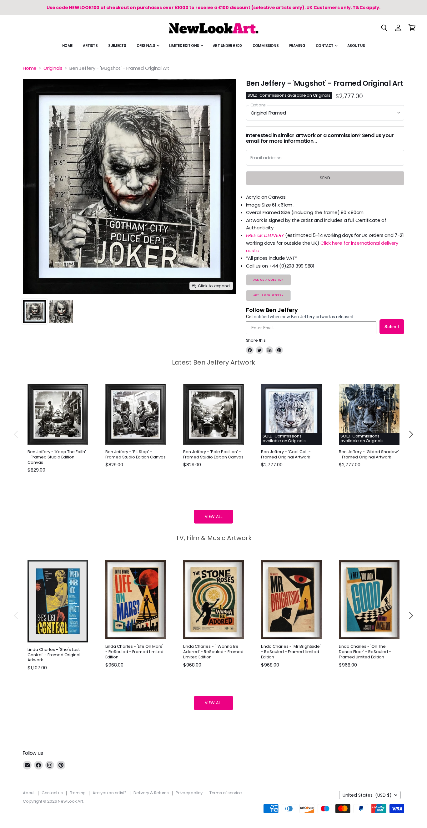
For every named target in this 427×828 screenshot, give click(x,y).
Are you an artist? (110, 793)
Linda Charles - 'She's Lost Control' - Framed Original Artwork (54, 655)
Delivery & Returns (151, 793)
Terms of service (225, 793)
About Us (356, 45)
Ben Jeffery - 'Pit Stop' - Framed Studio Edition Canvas (135, 454)
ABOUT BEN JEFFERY (268, 295)
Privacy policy (189, 793)
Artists (90, 45)
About (29, 793)
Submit (391, 326)
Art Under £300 (227, 45)
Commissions (266, 45)
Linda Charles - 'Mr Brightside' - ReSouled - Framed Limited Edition (291, 651)
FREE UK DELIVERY (265, 235)
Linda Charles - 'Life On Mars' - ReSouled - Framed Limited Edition (134, 651)
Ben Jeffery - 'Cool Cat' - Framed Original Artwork (286, 454)
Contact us (52, 793)
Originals (146, 45)
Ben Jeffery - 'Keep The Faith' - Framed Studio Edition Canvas (57, 457)
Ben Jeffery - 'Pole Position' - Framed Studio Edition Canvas (213, 454)
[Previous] (16, 434)
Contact (325, 45)
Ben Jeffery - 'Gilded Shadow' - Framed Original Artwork (369, 454)
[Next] (410, 434)
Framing (297, 45)
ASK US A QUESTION (268, 280)
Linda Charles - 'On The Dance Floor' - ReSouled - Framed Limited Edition (365, 651)
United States (367, 795)
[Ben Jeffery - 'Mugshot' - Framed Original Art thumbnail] (34, 311)
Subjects (117, 45)
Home (67, 45)
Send (325, 178)
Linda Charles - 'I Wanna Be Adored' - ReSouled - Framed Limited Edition (213, 651)
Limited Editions (184, 45)
